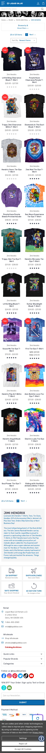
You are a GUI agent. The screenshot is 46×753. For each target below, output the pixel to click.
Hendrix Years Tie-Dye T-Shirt (11, 171)
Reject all (23, 743)
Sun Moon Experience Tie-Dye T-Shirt (34, 215)
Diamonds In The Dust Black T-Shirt (34, 126)
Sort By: (15, 40)
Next (31, 35)
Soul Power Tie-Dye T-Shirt (11, 485)
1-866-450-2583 (12, 622)
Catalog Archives (13, 647)
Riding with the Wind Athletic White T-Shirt (34, 485)
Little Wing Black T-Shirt (11, 305)
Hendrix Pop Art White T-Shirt (11, 395)
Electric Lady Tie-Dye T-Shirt (34, 440)
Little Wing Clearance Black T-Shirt (11, 79)
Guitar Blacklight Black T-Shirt (34, 305)
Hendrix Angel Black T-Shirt (11, 440)
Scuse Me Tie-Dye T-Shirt (11, 350)
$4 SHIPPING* (11, 576)
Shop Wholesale (11, 638)
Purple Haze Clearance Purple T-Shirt (34, 80)
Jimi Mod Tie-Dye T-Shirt (34, 171)
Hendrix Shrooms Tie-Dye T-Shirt (34, 260)
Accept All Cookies (23, 749)
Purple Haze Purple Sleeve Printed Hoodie (11, 215)
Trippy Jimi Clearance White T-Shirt (11, 126)
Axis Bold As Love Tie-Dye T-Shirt (34, 395)
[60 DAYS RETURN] (34, 586)
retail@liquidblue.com (13, 627)
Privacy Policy (38, 732)
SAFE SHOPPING (12, 591)
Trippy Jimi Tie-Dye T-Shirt (11, 260)
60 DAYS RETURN (34, 591)
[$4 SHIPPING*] (11, 571)
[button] (23, 27)
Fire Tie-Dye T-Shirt (34, 349)
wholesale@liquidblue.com (16, 643)
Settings (23, 738)
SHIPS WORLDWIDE (34, 576)
